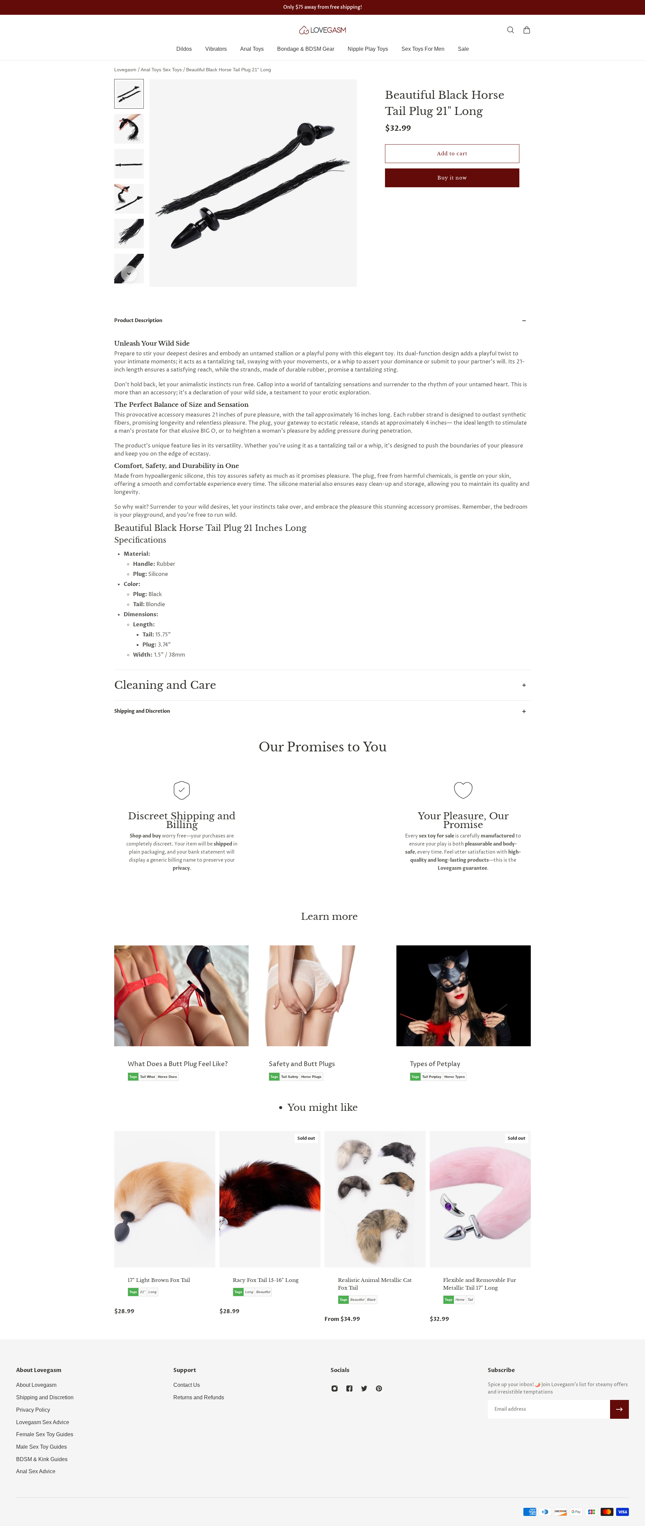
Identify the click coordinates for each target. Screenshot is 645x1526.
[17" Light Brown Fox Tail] (164, 1199)
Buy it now (452, 178)
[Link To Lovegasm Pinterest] (379, 1388)
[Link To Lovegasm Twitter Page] (364, 1388)
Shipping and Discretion (142, 711)
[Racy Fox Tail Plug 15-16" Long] (269, 1199)
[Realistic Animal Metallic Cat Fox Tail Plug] (375, 1199)
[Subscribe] (619, 1409)
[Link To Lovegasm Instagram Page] (334, 1388)
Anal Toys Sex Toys (162, 69)
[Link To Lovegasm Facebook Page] (349, 1388)
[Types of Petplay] (325, 1018)
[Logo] (322, 30)
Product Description (138, 320)
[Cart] (527, 30)
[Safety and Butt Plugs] (184, 1018)
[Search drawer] (511, 30)
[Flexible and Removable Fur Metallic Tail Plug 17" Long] (480, 1199)
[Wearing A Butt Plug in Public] (466, 1018)
